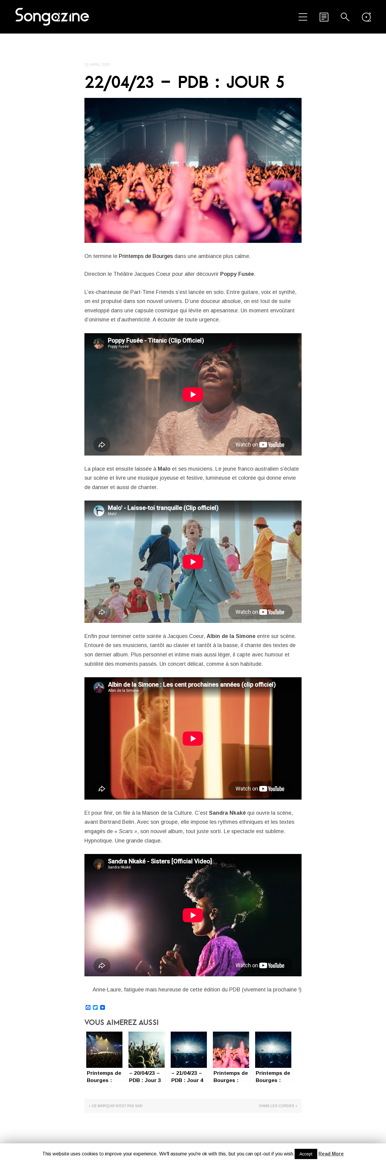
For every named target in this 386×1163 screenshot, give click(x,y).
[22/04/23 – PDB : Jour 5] (193, 170)
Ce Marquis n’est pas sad (117, 1106)
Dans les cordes (276, 1106)
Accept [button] (305, 1154)
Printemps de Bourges (146, 256)
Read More (331, 1153)
